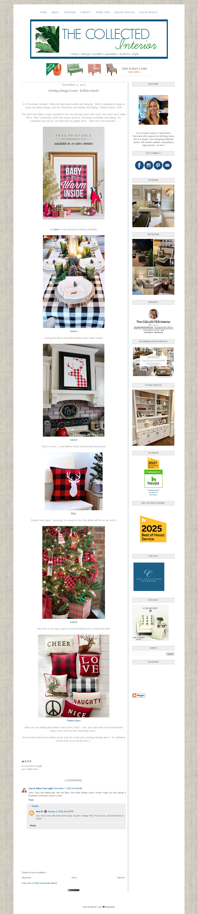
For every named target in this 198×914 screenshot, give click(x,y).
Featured (70, 12)
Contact (85, 12)
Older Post (121, 878)
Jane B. (39, 811)
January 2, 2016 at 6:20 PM (61, 811)
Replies (35, 806)
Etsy (73, 513)
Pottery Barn (73, 720)
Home (43, 12)
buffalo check (32, 769)
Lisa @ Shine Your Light (40, 788)
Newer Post (26, 878)
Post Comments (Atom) (45, 883)
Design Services (125, 12)
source (73, 331)
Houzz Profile (149, 12)
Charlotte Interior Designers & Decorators (153, 492)
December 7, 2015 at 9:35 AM (68, 788)
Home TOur (103, 12)
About (56, 12)
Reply (31, 800)
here (56, 229)
